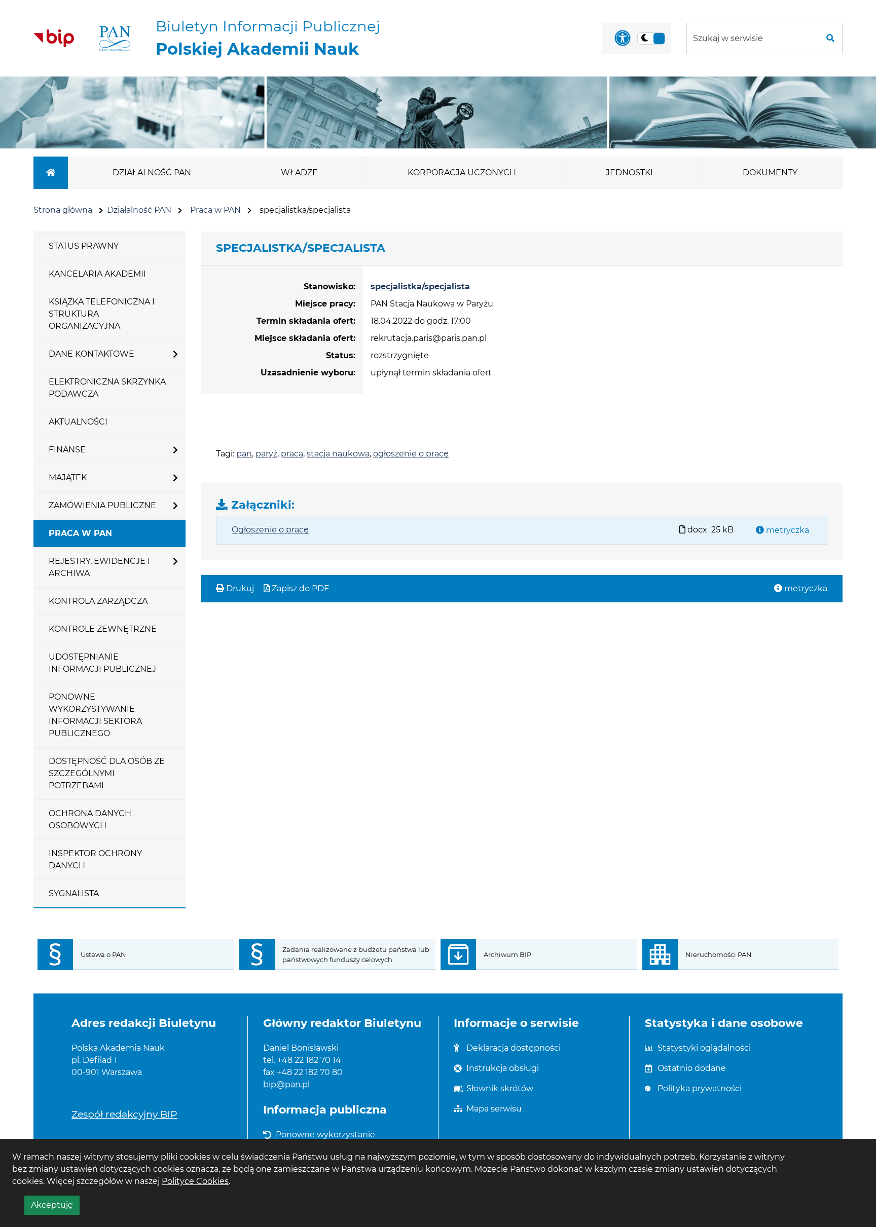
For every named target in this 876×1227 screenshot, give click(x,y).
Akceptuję (55, 1207)
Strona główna (62, 210)
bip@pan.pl (286, 1084)
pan (244, 453)
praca (292, 453)
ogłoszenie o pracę (411, 453)
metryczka (786, 530)
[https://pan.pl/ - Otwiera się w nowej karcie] (114, 38)
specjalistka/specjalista (420, 286)
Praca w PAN (215, 210)
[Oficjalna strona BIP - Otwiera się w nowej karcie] (53, 38)
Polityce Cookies (195, 1181)
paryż (266, 453)
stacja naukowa (338, 453)
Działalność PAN (139, 210)
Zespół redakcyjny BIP (124, 1114)
